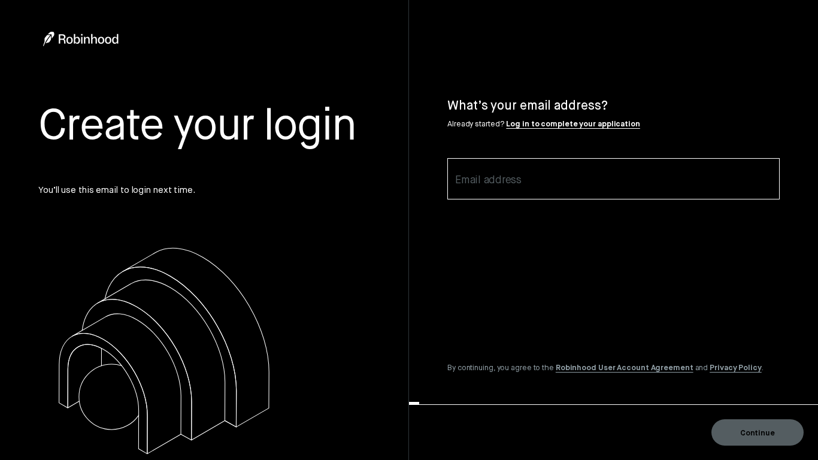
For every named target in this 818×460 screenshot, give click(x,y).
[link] (624, 367)
